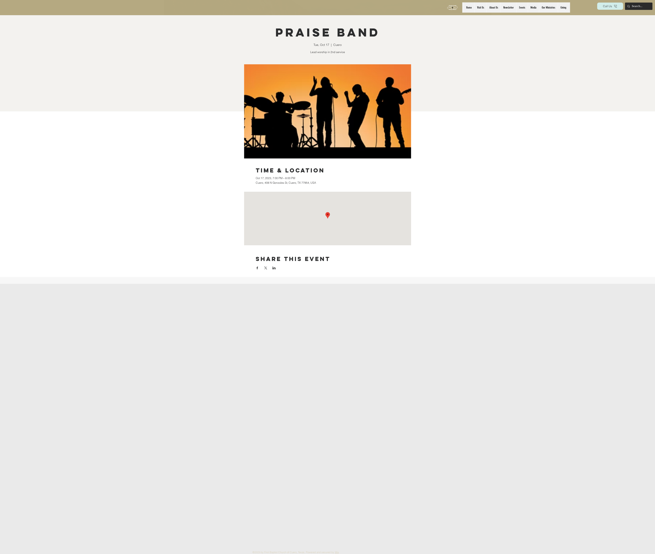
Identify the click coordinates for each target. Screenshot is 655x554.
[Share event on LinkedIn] (274, 268)
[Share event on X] (265, 268)
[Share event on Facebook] (257, 268)
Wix (337, 552)
